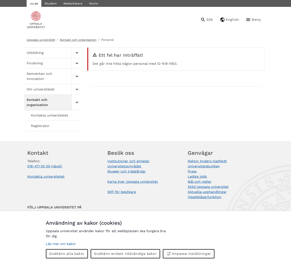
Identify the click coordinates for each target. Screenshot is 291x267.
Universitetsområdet (124, 166)
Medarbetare (72, 3)
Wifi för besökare (121, 192)
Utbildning (35, 53)
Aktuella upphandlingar (207, 192)
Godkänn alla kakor (67, 254)
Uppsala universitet (41, 39)
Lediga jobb (197, 176)
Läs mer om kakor (61, 244)
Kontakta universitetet (49, 115)
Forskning (35, 63)
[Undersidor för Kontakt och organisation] (76, 102)
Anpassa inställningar (191, 254)
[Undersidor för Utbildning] (76, 53)
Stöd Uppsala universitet (208, 187)
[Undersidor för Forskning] (76, 63)
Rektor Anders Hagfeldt (207, 161)
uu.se (34, 3)
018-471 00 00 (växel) (44, 166)
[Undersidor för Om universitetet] (76, 89)
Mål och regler (200, 182)
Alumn (93, 3)
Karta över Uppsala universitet (132, 182)
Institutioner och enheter (128, 161)
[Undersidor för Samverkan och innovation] (76, 76)
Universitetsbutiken (204, 166)
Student (51, 3)
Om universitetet (41, 89)
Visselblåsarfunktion (204, 197)
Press (192, 171)
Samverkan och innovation (39, 76)
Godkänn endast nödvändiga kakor (125, 254)
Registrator (40, 126)
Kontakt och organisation (78, 39)
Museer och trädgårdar (126, 171)
